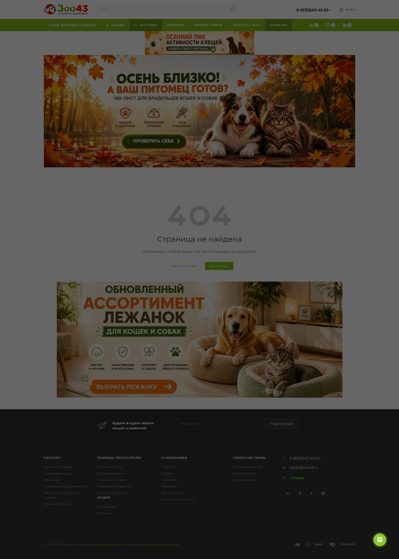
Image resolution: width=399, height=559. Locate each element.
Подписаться (282, 423)
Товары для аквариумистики (66, 486)
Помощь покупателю (119, 458)
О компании (174, 458)
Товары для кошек (58, 467)
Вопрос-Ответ (244, 473)
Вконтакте (288, 493)
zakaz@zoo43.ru (304, 467)
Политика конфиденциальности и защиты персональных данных (128, 544)
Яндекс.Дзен (323, 493)
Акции (103, 497)
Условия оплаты (109, 467)
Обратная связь (249, 458)
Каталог (52, 458)
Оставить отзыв (245, 480)
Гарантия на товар (111, 480)
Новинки (104, 513)
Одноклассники (311, 493)
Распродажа (107, 506)
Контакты (169, 480)
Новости (168, 467)
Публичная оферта (112, 493)
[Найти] (233, 9)
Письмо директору (248, 467)
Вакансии (169, 486)
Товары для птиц (57, 504)
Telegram (300, 493)
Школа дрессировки (178, 499)
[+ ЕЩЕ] (299, 25)
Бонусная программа (113, 486)
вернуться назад (184, 266)
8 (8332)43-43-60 (312, 10)
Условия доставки (111, 473)
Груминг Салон (173, 493)
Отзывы (168, 473)
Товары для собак (58, 473)
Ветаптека (52, 480)
